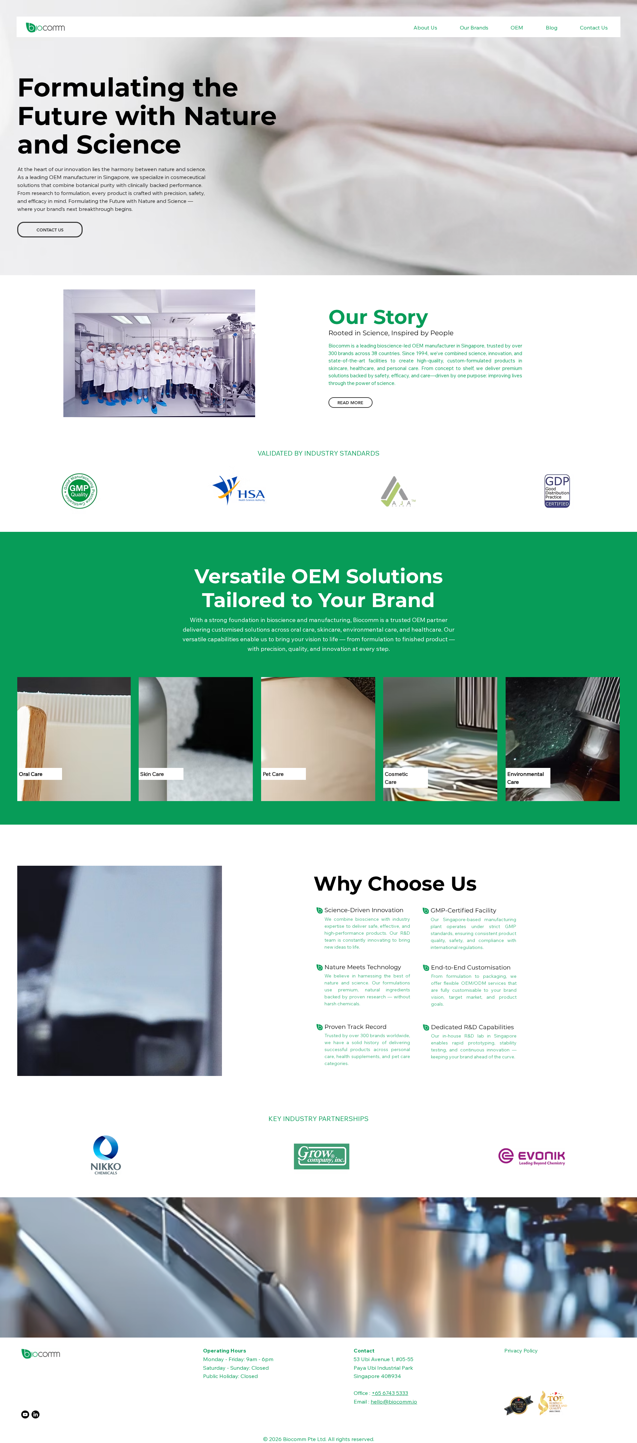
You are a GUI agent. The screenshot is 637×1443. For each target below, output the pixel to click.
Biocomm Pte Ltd (304, 1439)
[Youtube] (25, 1414)
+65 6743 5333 (390, 1393)
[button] (418, 27)
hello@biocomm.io (394, 1401)
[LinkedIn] (35, 1414)
